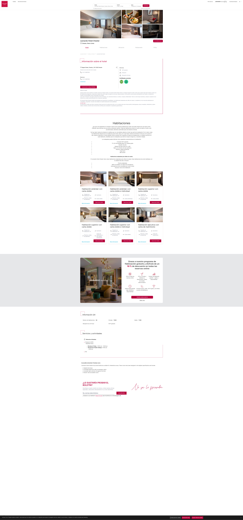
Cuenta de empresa (233, 1)
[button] (93, 178)
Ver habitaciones (158, 41)
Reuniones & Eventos (22, 1)
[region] (121, 518)
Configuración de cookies (175, 517)
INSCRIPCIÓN (121, 393)
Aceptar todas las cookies (197, 517)
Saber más (142, 300)
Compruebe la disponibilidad (88, 87)
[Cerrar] (241, 517)
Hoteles (14, 1)
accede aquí (82, 103)
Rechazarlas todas (186, 517)
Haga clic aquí (98, 395)
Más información (86, 203)
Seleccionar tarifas (99, 202)
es (239, 1)
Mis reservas (210, 1)
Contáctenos (82, 81)
